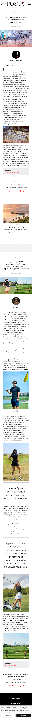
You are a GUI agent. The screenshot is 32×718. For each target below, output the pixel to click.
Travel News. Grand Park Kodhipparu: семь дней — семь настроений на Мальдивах (16, 230)
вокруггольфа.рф (11, 665)
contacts (16, 699)
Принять (23, 715)
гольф (26, 674)
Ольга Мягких (19, 676)
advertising (16, 703)
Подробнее (8, 715)
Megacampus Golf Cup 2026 (12, 674)
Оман (15, 182)
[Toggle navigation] (29, 4)
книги (9, 182)
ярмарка (22, 182)
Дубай (11, 676)
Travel (16, 224)
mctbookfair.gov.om (12, 172)
